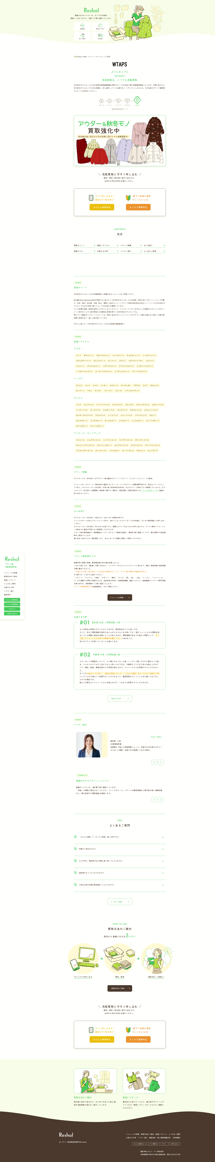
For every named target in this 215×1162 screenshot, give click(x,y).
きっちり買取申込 (12, 604)
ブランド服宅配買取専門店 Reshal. (74, 1142)
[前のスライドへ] (154, 762)
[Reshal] (66, 1135)
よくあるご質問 (10, 584)
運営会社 (7, 594)
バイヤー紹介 (9, 591)
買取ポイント (79, 245)
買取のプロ (78, 251)
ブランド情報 (125, 245)
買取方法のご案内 (10, 576)
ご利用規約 (176, 1137)
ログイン (12, 609)
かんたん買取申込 (12, 600)
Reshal (12, 559)
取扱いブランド (10, 580)
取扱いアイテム (103, 245)
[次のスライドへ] (160, 762)
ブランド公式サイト (148, 490)
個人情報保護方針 (164, 1137)
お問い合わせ (12, 613)
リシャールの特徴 (10, 573)
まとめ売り (148, 245)
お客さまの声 (9, 587)
